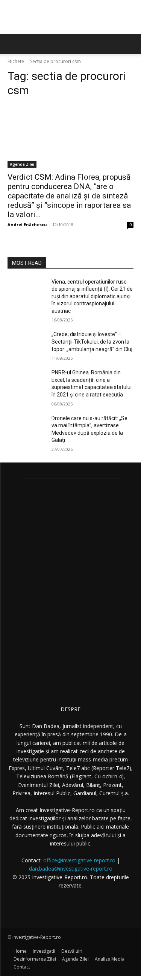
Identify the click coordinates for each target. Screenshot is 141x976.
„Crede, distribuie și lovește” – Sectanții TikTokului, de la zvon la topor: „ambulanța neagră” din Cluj (92, 341)
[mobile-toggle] (13, 44)
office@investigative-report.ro (79, 860)
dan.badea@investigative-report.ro (70, 868)
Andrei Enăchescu (27, 224)
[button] (130, 44)
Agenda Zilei (22, 164)
